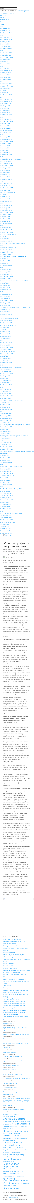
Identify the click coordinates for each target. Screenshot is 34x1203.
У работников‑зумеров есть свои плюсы (16, 1078)
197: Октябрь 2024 (6, 55)
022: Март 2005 (5, 482)
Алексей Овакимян (10, 1121)
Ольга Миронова (9, 1176)
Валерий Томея (8, 1129)
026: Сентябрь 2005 (6, 473)
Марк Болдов (11, 1164)
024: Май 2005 (4, 478)
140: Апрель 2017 (5, 197)
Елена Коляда (7, 1147)
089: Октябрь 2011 (6, 321)
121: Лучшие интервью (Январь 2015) (12, 243)
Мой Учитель (7, 1105)
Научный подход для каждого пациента (16, 1034)
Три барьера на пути (10, 1083)
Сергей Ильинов (11, 1183)
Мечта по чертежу (9, 1070)
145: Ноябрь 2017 (5, 186)
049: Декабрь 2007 (6, 413)
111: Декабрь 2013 (6, 270)
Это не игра (7, 986)
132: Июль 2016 (5, 216)
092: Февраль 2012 (6, 314)
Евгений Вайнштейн (13, 1143)
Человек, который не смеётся (13, 1008)
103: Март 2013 (5, 287)
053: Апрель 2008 (5, 405)
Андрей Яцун (7, 1124)
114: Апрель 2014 (5, 261)
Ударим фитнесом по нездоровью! (14, 979)
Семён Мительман (15, 1180)
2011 (1, 316)
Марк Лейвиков (10, 1166)
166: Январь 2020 (5, 132)
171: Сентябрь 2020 (6, 121)
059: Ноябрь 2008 (5, 391)
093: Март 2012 (5, 312)
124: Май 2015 (4, 236)
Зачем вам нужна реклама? (12, 939)
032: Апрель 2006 (5, 458)
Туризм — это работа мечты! (12, 1056)
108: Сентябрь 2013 (6, 276)
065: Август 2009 (5, 376)
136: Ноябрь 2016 (5, 208)
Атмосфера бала (8, 1023)
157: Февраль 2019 (6, 155)
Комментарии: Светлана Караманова (15, 990)
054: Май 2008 (4, 402)
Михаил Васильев (10, 1169)
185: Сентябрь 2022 (6, 86)
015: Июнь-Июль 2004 (7, 500)
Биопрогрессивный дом (11, 1065)
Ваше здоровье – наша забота (13, 1074)
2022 (1, 82)
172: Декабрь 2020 (6, 119)
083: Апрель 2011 (5, 332)
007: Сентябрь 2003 (6, 520)
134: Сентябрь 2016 (6, 212)
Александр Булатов (11, 1114)
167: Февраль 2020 (6, 130)
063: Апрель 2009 (5, 380)
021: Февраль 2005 (6, 484)
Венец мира (7, 988)
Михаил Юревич (22, 1169)
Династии (6, 1047)
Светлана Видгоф (9, 1178)
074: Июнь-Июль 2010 (7, 354)
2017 (1, 181)
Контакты (3, 15)
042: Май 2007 (4, 429)
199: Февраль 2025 (6, 48)
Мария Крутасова (12, 1159)
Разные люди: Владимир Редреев (14, 955)
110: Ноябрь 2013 (5, 272)
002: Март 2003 (5, 531)
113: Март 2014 (5, 263)
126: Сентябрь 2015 (6, 232)
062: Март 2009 (5, 383)
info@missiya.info (13, 1197)
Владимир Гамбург (10, 1138)
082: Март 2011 (5, 334)
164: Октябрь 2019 (6, 139)
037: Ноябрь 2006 (5, 444)
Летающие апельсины (10, 1014)
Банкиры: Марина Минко (11, 946)
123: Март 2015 (5, 239)
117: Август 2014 (5, 254)
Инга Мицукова (15, 1152)
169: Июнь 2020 (5, 126)
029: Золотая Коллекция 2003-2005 (11, 467)
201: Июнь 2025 (5, 44)
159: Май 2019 (4, 150)
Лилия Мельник (7, 1157)
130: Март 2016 (5, 221)
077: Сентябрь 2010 (6, 347)
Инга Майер (6, 1152)
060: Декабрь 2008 (6, 389)
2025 (1, 35)
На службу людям (9, 952)
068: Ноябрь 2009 (5, 369)
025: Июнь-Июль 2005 (7, 475)
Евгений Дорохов (12, 1145)
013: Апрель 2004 (5, 504)
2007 (1, 411)
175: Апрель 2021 (5, 110)
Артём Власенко (9, 1126)
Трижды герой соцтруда (11, 999)
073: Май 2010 (4, 356)
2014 (1, 245)
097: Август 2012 (5, 303)
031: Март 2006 (5, 460)
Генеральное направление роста (14, 1012)
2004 (1, 487)
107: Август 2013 (5, 278)
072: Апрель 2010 (5, 358)
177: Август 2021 (5, 106)
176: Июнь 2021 (5, 108)
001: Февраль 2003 (6, 533)
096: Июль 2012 (5, 305)
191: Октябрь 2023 (6, 70)
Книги (2, 17)
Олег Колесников (8, 1171)
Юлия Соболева (11, 1188)
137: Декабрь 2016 (6, 205)
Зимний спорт (8, 966)
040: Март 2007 (5, 433)
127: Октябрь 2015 (6, 230)
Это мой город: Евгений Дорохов (14, 1001)
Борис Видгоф (21, 1126)
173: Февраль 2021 (6, 115)
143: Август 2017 (5, 190)
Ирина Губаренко (9, 1155)
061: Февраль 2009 (6, 385)
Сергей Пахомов (24, 1183)
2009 (1, 365)
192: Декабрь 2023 (6, 68)
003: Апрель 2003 (5, 529)
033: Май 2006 (4, 456)
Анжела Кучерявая (21, 1124)
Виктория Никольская (11, 1133)
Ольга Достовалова (11, 1174)
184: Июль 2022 (5, 88)
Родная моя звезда (9, 1052)
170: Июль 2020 (5, 124)
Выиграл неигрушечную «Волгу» (14, 1110)
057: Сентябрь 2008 (6, 396)
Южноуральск (4, 19)
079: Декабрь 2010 (6, 343)
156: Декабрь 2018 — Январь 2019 (11, 159)
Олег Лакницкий (18, 1171)
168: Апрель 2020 (5, 128)
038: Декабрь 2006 (6, 442)
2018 (1, 157)
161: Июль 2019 (5, 146)
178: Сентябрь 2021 (6, 104)
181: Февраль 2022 (6, 95)
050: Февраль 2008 (6, 409)
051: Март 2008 (5, 407)
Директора (3, 22)
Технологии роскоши (10, 1087)
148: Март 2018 (5, 177)
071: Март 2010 (5, 360)
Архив (2, 24)
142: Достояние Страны (7, 192)
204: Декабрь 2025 (6, 37)
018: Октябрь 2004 (6, 493)
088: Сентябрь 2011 (6, 323)
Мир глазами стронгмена (11, 977)
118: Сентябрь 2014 (6, 252)
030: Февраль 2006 (6, 462)
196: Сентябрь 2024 (6, 57)
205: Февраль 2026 (6, 33)
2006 (1, 440)
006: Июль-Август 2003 (7, 522)
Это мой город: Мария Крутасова (14, 1003)
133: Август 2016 (5, 214)
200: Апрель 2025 (5, 46)
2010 (1, 340)
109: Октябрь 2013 (6, 274)
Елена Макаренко (18, 1147)
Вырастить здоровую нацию (12, 992)
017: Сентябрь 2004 (6, 495)
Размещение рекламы (7, 13)
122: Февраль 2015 (6, 241)
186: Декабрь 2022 (6, 84)
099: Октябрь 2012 (6, 298)
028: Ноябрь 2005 (5, 469)
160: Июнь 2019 (5, 148)
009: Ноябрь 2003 (5, 515)
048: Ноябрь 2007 (5, 416)
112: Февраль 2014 (6, 265)
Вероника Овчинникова (15, 1131)
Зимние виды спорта (10, 968)
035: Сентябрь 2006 (6, 449)
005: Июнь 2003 (5, 524)
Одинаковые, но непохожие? (12, 1061)
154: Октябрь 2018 (6, 163)
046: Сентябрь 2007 (6, 420)
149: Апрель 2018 (5, 174)
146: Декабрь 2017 (6, 183)
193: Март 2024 (5, 64)
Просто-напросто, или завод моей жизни (16, 970)
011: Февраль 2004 (6, 509)
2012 (1, 292)
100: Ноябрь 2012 (5, 296)
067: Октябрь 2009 (6, 371)
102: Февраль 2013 (6, 289)
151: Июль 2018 (5, 170)
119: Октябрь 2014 (6, 250)
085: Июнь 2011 (5, 327)
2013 (1, 267)
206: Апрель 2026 (5, 31)
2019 (1, 135)
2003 (1, 511)
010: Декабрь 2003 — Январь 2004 (11, 513)
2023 (1, 66)
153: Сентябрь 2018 (6, 166)
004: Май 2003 (4, 526)
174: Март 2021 (5, 112)
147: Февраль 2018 (6, 179)
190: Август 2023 (5, 73)
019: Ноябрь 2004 (5, 491)
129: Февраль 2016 (6, 223)
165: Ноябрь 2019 (5, 137)
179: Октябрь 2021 (6, 101)
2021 (1, 97)
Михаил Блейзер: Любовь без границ (15, 974)
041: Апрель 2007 (5, 431)
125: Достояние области (8, 234)
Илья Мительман (16, 1150)
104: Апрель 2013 (5, 285)
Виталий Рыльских (11, 1136)
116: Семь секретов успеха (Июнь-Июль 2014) (15, 256)
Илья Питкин (26, 1150)
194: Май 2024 (4, 62)
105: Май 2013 (4, 283)
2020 (1, 117)
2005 (1, 464)
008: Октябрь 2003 (6, 517)
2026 (1, 26)
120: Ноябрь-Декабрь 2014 (8, 247)
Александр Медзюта (14, 1119)
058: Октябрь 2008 (6, 394)
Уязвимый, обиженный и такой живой (15, 1039)
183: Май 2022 (4, 90)
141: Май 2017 (4, 194)
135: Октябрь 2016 (6, 210)
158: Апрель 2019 (5, 152)
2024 (1, 50)
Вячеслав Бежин (22, 1138)
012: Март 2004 (5, 507)
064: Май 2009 (4, 378)
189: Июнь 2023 (5, 75)
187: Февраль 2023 (6, 79)
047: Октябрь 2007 (6, 418)
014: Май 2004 (4, 502)
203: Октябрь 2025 (6, 39)
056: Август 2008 (5, 398)
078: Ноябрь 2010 (5, 345)
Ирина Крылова (23, 1154)
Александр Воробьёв (9, 1116)
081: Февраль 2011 (6, 336)
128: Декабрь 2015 (6, 228)
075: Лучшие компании (7, 352)
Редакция (8, 549)
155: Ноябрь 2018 (5, 161)
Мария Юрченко (8, 1162)
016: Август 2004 (5, 498)
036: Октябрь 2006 (6, 447)
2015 (1, 225)
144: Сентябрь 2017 (6, 188)
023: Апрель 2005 (5, 480)
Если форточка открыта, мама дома (14, 1010)
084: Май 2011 (4, 329)
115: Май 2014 (4, 259)
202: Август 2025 (5, 42)
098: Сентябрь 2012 (6, 301)
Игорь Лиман (7, 1150)
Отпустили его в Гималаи (11, 972)
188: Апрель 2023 (5, 77)
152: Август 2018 (5, 168)
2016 (1, 203)
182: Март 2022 (5, 92)
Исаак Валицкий (8, 963)
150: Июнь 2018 (5, 172)
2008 (1, 387)
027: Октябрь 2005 (6, 471)
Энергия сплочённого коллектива (14, 1005)
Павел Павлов (20, 1176)
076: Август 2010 (5, 349)
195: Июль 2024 (5, 59)
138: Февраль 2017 (6, 201)
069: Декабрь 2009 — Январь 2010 (11, 367)
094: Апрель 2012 (5, 309)
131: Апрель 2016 (5, 219)
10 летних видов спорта (11, 957)
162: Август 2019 (5, 143)
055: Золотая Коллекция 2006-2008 (11, 400)
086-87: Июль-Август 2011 (8, 325)
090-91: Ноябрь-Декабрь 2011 (9, 318)
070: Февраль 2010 (6, 363)
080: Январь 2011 (5, 338)
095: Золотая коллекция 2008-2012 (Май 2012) (15, 307)
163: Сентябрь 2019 (6, 141)
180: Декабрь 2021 (6, 99)
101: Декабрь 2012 (6, 294)
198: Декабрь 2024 (6, 53)
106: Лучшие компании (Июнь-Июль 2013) (14, 281)
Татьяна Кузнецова (10, 1186)
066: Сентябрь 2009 (6, 374)
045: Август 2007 (5, 422)
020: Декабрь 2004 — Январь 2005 (11, 489)
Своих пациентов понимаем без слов (15, 1043)
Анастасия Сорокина (24, 1121)
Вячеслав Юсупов (9, 1140)
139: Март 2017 (5, 199)
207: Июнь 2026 (5, 28)
